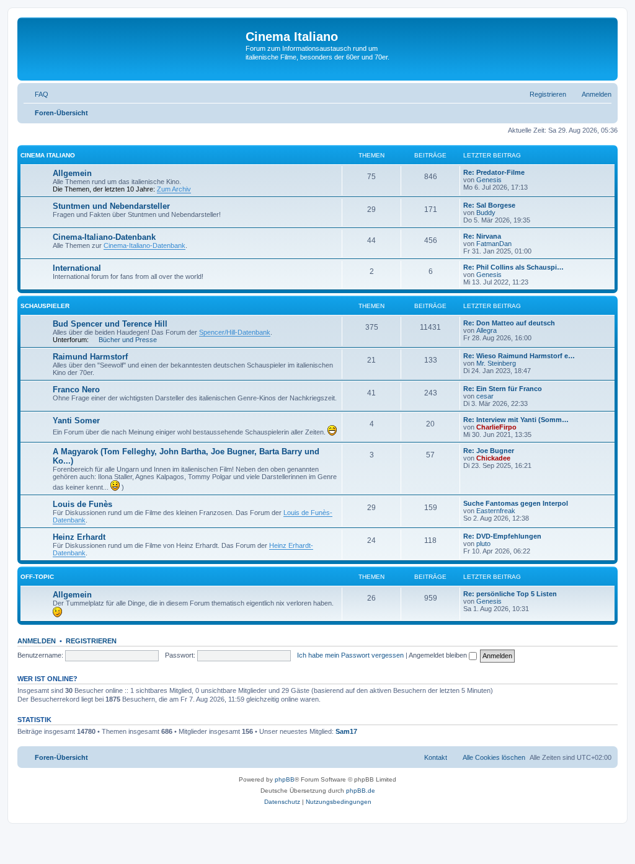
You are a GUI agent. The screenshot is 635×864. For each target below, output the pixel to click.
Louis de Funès (82, 504)
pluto (483, 543)
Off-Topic (37, 576)
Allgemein (72, 173)
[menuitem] (36, 94)
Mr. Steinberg (496, 363)
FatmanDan (494, 243)
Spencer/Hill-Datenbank (234, 332)
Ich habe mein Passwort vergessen (350, 655)
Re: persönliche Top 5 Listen (510, 593)
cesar (485, 396)
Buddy (485, 212)
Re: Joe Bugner (488, 450)
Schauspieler (44, 305)
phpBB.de (360, 790)
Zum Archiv (174, 189)
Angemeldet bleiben (439, 655)
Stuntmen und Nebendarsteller (111, 206)
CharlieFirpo (496, 427)
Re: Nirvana (482, 236)
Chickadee (493, 458)
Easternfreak (495, 510)
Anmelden (36, 641)
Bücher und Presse (128, 339)
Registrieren (91, 641)
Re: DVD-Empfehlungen (502, 536)
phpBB (285, 779)
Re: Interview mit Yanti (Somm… (516, 419)
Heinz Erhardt (79, 537)
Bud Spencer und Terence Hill (110, 323)
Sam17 (346, 731)
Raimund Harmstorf (90, 356)
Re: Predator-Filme (494, 172)
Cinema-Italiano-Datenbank (104, 237)
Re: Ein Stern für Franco (502, 388)
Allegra (486, 330)
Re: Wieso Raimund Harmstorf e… (519, 355)
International (77, 268)
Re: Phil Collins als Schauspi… (513, 267)
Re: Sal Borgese (489, 205)
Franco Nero (76, 389)
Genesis (489, 179)
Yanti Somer (76, 420)
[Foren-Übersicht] (133, 48)
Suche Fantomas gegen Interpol (515, 503)
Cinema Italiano (47, 155)
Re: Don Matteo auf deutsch (509, 323)
